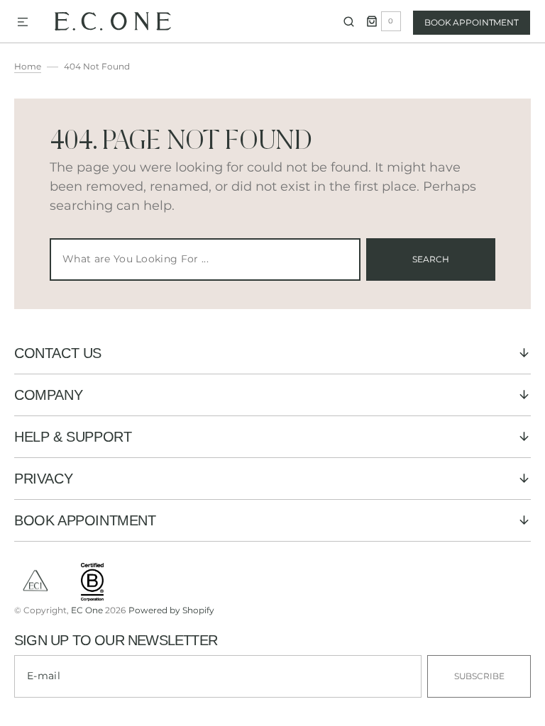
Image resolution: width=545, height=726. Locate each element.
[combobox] (205, 259)
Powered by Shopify (171, 610)
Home (27, 66)
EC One (87, 610)
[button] (22, 22)
